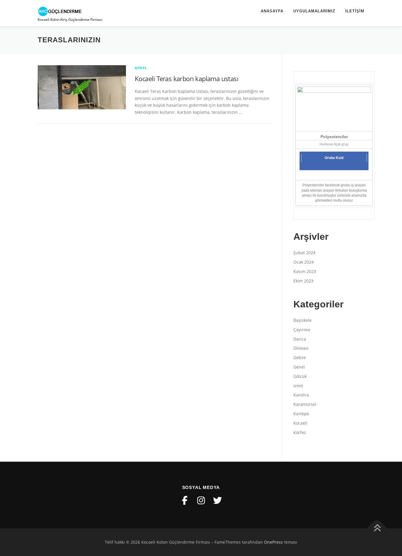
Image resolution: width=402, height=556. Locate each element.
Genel (141, 68)
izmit (298, 385)
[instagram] (201, 500)
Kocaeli (300, 423)
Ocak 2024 (303, 262)
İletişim (354, 11)
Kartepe (301, 413)
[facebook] (184, 500)
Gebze (299, 357)
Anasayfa (272, 11)
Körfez (299, 432)
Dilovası (301, 348)
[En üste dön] (377, 528)
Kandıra (301, 395)
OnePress (273, 542)
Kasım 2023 (304, 271)
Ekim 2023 (303, 281)
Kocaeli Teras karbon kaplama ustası (186, 78)
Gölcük (300, 376)
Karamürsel (304, 404)
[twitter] (217, 500)
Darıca (299, 339)
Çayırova (301, 329)
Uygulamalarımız (314, 11)
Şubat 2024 (304, 252)
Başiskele (302, 320)
